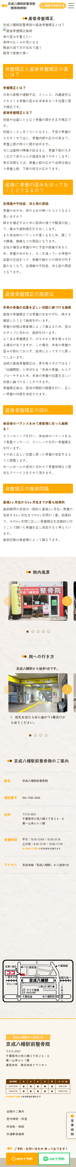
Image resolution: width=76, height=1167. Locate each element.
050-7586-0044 (31, 798)
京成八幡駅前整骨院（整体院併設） (21, 5)
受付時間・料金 (16, 1119)
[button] (27, 631)
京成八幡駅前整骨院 (28, 1040)
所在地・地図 (15, 1126)
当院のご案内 (15, 1111)
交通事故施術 (15, 1134)
